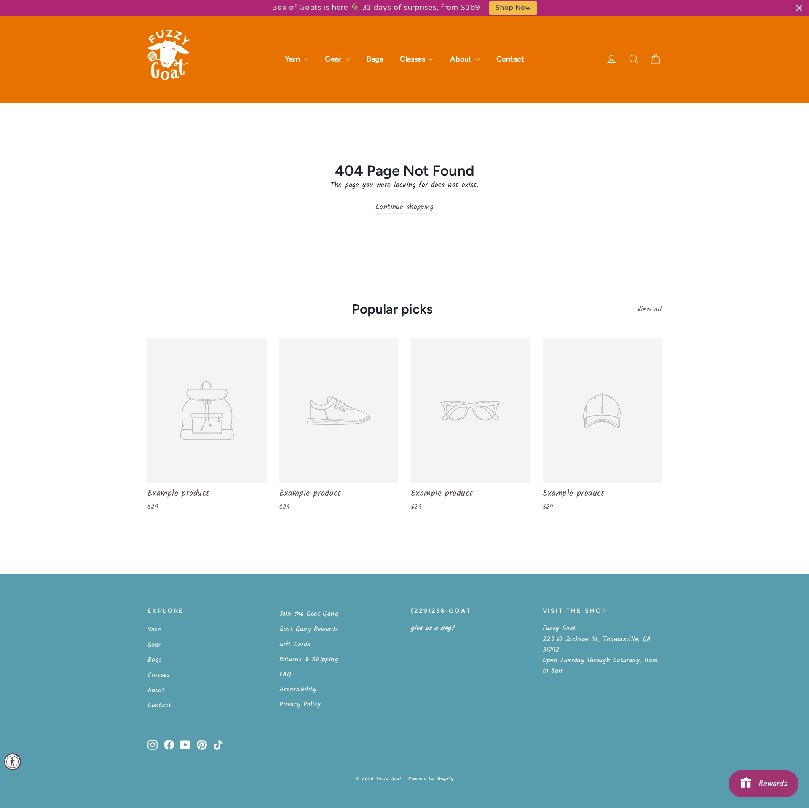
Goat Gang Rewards (308, 629)
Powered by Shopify (430, 779)
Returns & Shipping (309, 659)
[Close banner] (799, 7)
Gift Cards (295, 644)
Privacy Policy (300, 704)
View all (649, 309)
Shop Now (513, 8)
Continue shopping (404, 207)
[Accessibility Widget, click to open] (12, 761)
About (461, 59)
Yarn (293, 59)
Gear (334, 59)
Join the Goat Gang (309, 614)
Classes (413, 59)
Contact (510, 59)
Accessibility (298, 689)
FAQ (285, 674)
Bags (375, 59)
